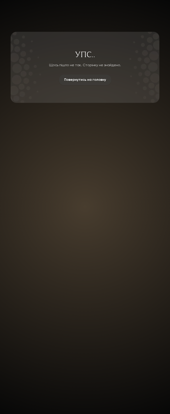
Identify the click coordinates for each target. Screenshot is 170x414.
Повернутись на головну (85, 80)
